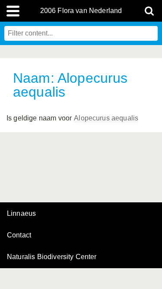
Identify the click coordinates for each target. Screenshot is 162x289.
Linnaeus (21, 213)
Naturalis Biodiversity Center (52, 256)
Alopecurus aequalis (106, 118)
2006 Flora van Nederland (81, 10)
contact (19, 235)
